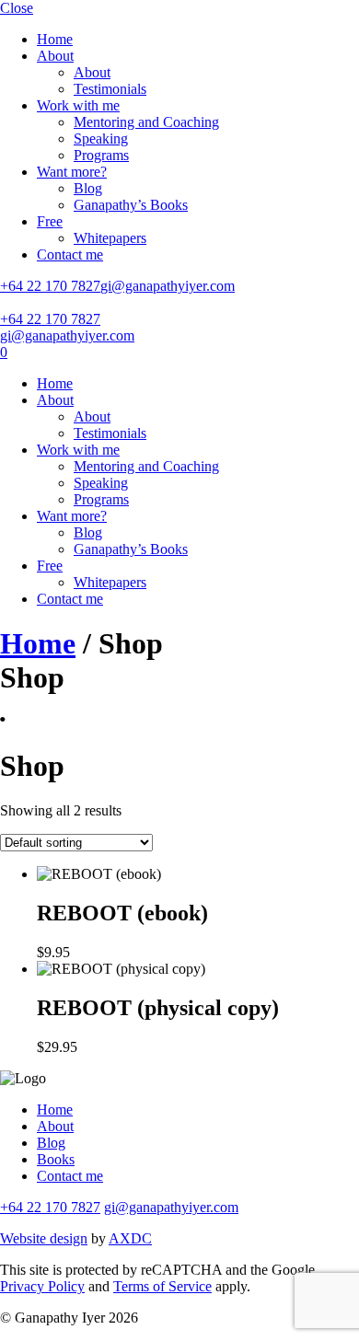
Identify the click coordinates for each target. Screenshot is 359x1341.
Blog (88, 188)
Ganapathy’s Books (131, 205)
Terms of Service (162, 1286)
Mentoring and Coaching (146, 122)
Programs (101, 155)
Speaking (101, 138)
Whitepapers (110, 238)
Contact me (70, 254)
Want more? (72, 171)
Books (56, 1159)
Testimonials (110, 89)
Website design (43, 1238)
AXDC (130, 1238)
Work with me (78, 105)
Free (50, 221)
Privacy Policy (42, 1286)
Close (16, 8)
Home (55, 39)
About (55, 56)
